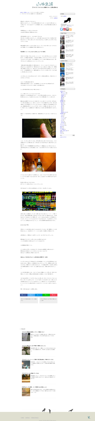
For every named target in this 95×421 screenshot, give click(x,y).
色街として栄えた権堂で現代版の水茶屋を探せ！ (69, 50)
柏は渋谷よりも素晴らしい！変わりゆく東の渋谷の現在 (69, 36)
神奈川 (62, 104)
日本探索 (61, 101)
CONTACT (27, 417)
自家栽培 (62, 95)
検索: (61, 135)
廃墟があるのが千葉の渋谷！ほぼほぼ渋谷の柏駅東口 (69, 73)
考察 (61, 131)
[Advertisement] (38, 316)
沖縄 (62, 110)
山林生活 (64, 16)
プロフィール (69, 26)
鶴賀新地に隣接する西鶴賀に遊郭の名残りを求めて (69, 46)
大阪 (62, 109)
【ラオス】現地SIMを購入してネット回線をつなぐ (29, 300)
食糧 (62, 97)
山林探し (62, 96)
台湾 (62, 116)
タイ (62, 120)
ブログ (61, 133)
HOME (22, 417)
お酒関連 (61, 100)
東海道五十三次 (63, 112)
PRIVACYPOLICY (35, 417)
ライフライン (63, 93)
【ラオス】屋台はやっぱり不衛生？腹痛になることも (48, 300)
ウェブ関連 (62, 129)
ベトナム (62, 118)
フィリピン (63, 117)
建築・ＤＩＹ (63, 92)
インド (62, 114)
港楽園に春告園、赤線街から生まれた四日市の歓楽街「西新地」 (69, 55)
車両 (61, 126)
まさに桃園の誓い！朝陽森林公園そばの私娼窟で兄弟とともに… (69, 41)
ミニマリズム (62, 125)
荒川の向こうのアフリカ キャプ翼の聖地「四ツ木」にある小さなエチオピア (69, 65)
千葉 (62, 105)
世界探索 (61, 113)
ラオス (62, 121)
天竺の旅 (62, 122)
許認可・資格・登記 (63, 130)
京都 (62, 108)
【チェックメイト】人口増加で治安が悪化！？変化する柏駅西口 (69, 69)
